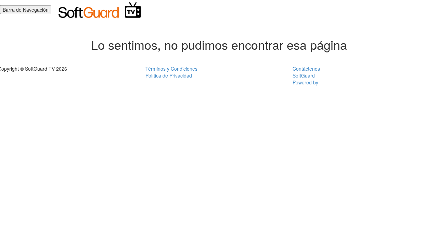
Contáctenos (306, 68)
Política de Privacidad (168, 75)
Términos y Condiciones (171, 68)
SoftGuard (304, 75)
